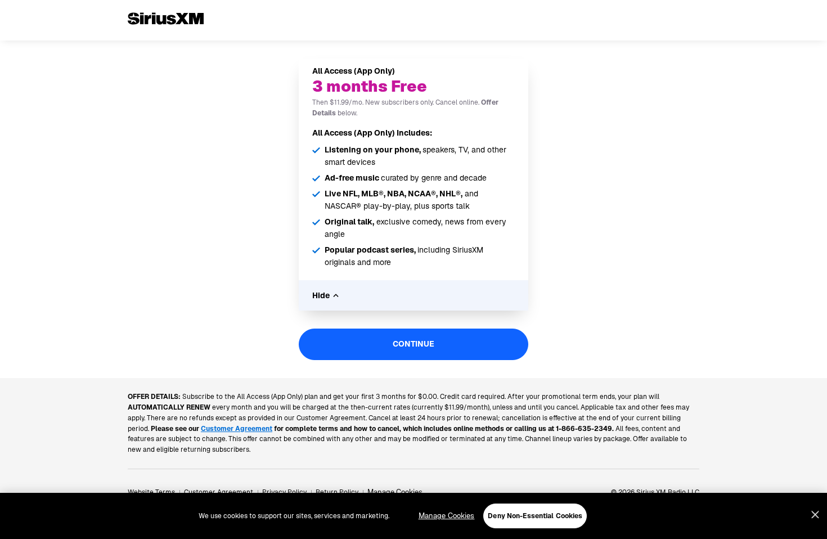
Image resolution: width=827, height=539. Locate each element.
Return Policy (337, 492)
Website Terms (151, 492)
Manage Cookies (395, 492)
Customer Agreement (218, 492)
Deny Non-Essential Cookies (535, 515)
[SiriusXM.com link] (166, 36)
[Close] (815, 515)
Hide (321, 295)
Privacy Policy (284, 492)
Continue (413, 344)
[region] (413, 516)
